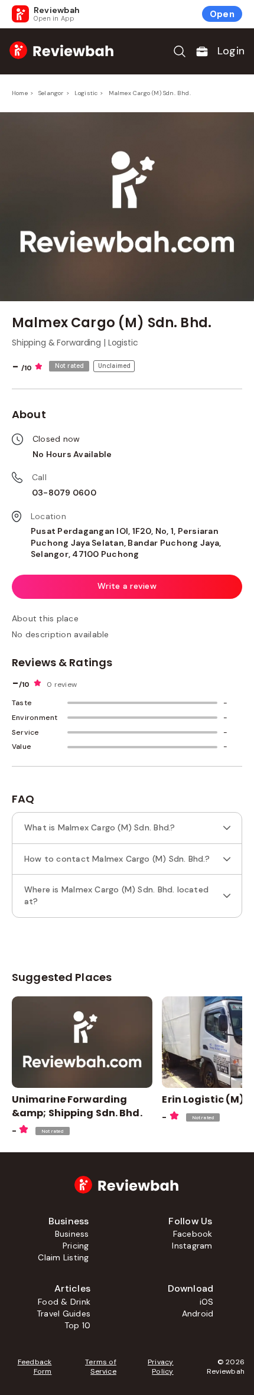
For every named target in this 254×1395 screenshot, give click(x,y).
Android (198, 1313)
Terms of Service (100, 1366)
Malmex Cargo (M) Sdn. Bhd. (150, 93)
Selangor (51, 93)
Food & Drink (64, 1301)
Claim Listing (63, 1257)
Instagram (192, 1245)
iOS (207, 1301)
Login (231, 51)
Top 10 (77, 1325)
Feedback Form (34, 1366)
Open (222, 14)
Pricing (76, 1245)
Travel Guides (63, 1313)
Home (20, 93)
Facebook (193, 1233)
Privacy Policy (161, 1366)
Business (72, 1233)
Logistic (86, 93)
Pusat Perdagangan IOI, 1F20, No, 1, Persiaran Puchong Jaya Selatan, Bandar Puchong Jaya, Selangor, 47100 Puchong (126, 542)
